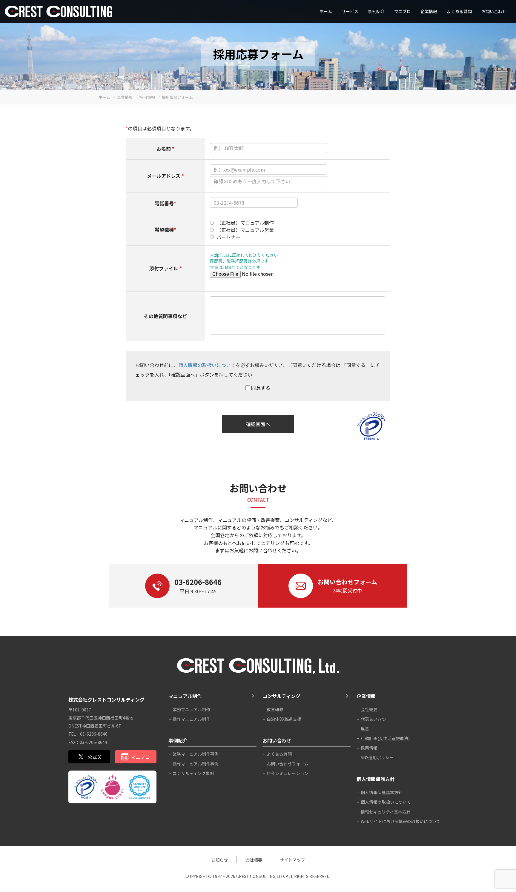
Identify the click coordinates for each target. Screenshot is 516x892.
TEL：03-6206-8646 (88, 734)
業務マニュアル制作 (191, 709)
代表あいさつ (373, 719)
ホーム (326, 11)
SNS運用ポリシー (377, 757)
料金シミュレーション (287, 773)
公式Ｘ (94, 756)
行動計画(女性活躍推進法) (385, 738)
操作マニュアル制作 (191, 719)
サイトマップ (292, 859)
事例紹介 (376, 11)
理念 (365, 728)
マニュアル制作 (185, 696)
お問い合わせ (493, 11)
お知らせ (219, 859)
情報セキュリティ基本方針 (386, 812)
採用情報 (369, 748)
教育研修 (275, 709)
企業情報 (428, 11)
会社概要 (369, 709)
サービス (350, 11)
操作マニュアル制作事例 (196, 764)
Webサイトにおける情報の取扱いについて (400, 821)
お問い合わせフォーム (287, 764)
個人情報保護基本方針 (382, 792)
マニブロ (140, 756)
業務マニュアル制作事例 (196, 754)
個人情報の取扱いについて (207, 365)
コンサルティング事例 (193, 773)
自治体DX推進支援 (284, 719)
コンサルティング (281, 696)
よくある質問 (459, 11)
